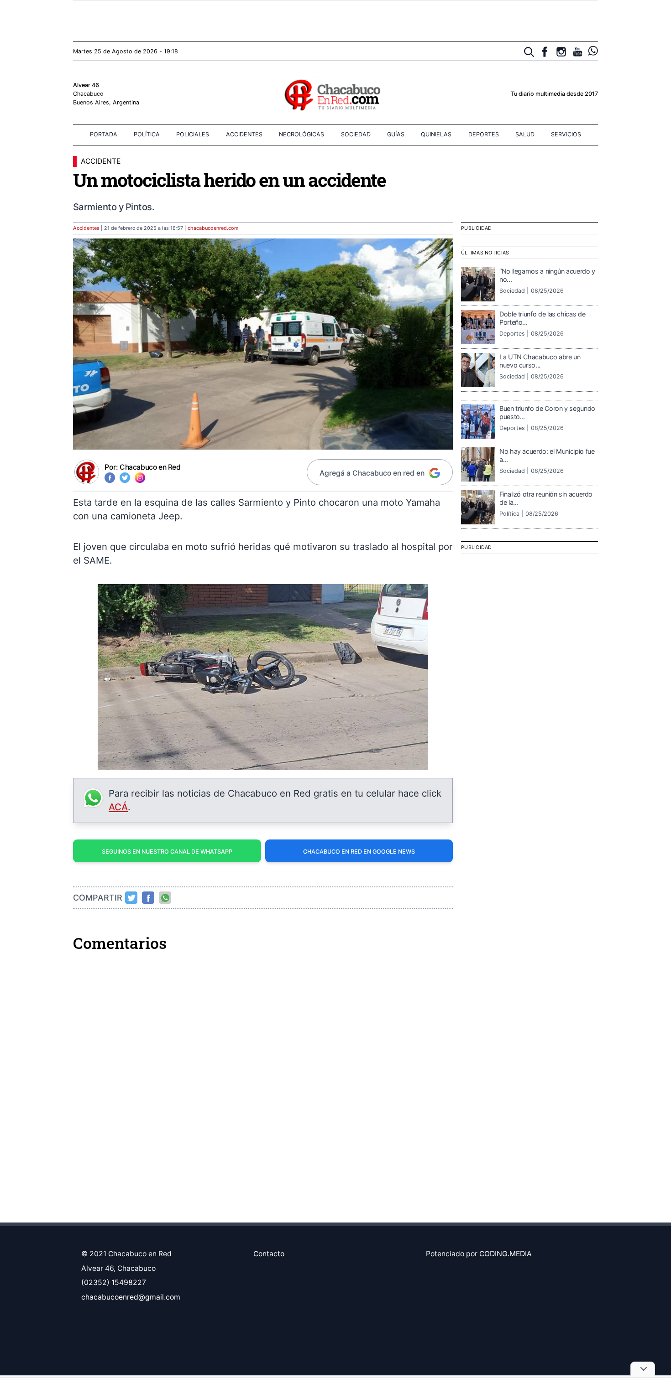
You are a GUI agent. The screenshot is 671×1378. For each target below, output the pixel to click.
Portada (103, 134)
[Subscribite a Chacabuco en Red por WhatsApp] (593, 51)
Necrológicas (301, 134)
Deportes (483, 134)
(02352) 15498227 (113, 1282)
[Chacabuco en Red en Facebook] (545, 52)
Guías (395, 134)
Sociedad (356, 134)
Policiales (192, 134)
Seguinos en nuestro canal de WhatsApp (167, 851)
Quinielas (436, 134)
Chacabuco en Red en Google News (359, 851)
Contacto (268, 1253)
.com (213, 228)
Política (147, 134)
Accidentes (244, 134)
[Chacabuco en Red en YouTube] (577, 52)
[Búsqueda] (529, 52)
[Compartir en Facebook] (148, 898)
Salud (525, 134)
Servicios (566, 134)
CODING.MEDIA (505, 1253)
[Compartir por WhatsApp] (165, 898)
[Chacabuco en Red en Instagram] (561, 52)
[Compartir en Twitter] (131, 898)
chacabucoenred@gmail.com (130, 1297)
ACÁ (118, 807)
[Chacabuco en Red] (335, 94)
